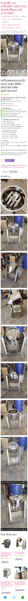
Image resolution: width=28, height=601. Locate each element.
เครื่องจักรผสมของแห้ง (18, 167)
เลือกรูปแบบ (5, 562)
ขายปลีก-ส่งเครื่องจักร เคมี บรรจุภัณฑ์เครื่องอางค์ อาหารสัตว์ (13, 8)
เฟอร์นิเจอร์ (23, 16)
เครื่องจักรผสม (14, 31)
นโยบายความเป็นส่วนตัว (8, 27)
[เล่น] (2, 482)
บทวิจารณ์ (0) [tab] (13, 171)
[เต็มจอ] (25, 482)
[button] (25, 37)
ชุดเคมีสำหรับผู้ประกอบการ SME (10, 16)
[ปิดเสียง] (23, 482)
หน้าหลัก (3, 31)
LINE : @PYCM (6, 593)
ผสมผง (10, 167)
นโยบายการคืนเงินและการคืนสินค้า (11, 25)
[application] (14, 460)
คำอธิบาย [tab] (5, 171)
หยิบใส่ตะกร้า (9, 160)
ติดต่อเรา (18, 27)
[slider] (12, 482)
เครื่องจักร (4, 19)
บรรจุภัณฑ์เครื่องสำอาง (17, 19)
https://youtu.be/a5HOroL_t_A (9, 105)
